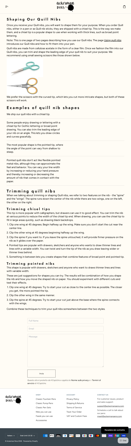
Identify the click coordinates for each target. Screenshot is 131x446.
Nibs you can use (43, 412)
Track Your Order (74, 412)
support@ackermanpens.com (110, 406)
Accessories (41, 420)
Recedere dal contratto (115, 430)
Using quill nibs (112, 40)
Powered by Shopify (30, 441)
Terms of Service (74, 407)
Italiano (9, 436)
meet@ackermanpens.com (109, 416)
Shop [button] (38, 395)
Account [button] (71, 395)
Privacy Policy (73, 399)
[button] (19, 394)
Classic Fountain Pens (46, 399)
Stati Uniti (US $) (26, 436)
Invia (41, 373)
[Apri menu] (9, 6)
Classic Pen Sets (43, 407)
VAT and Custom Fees (77, 416)
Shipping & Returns (75, 403)
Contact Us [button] (102, 395)
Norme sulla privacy (80, 380)
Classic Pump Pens (44, 403)
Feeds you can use (44, 416)
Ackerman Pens (12, 441)
